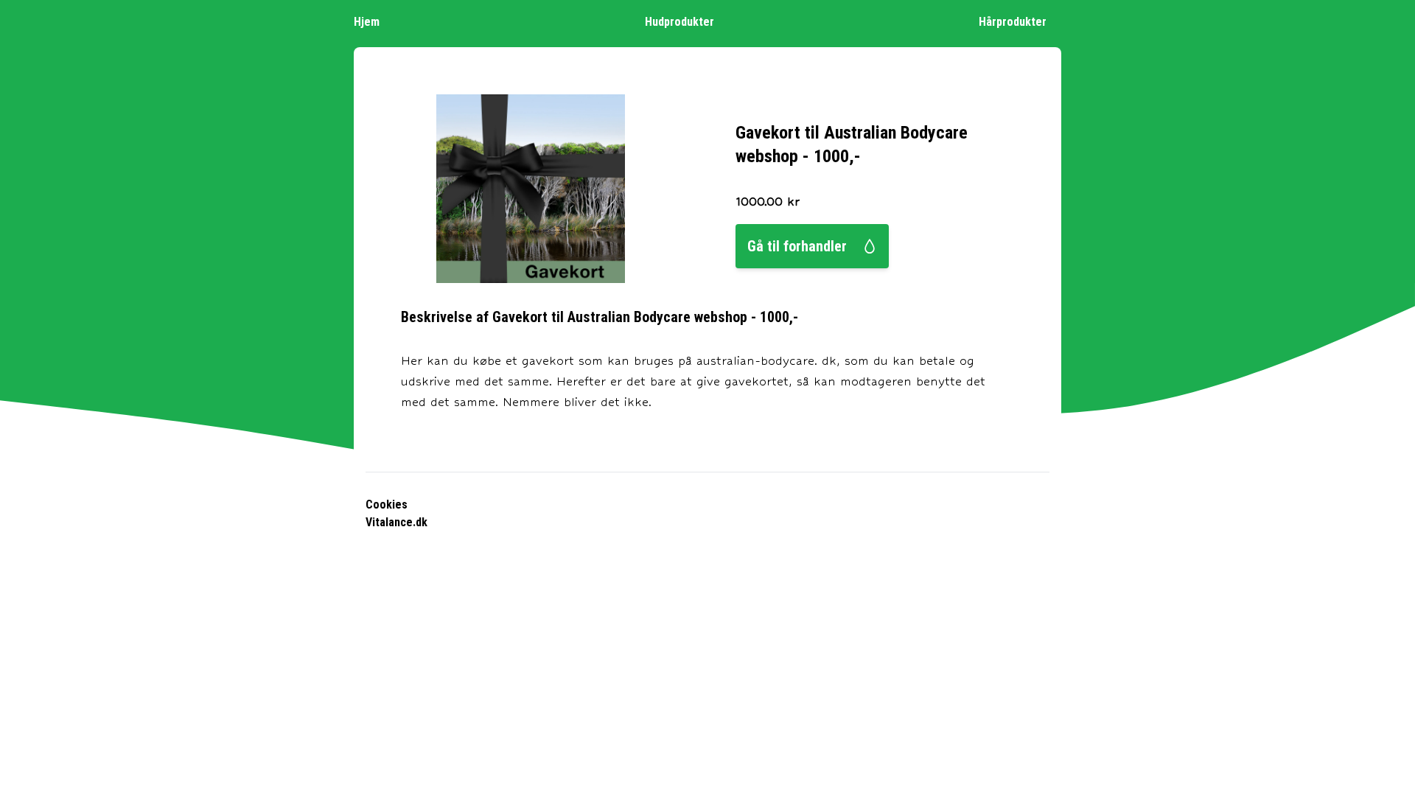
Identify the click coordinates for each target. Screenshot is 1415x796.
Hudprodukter (679, 22)
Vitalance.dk (396, 522)
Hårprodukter (1013, 22)
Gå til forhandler (797, 246)
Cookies (387, 505)
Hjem (367, 22)
